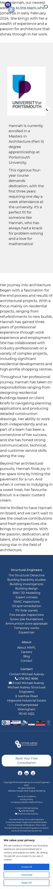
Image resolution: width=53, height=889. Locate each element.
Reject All (26, 882)
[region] (26, 862)
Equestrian (27, 632)
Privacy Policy (26, 799)
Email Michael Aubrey (28, 683)
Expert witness (26, 597)
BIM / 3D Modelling (26, 593)
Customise (26, 874)
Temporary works (26, 628)
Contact (26, 660)
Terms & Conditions (26, 796)
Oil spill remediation (26, 606)
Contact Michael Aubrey (26, 808)
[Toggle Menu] (26, 19)
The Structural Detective (26, 575)
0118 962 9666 (28, 678)
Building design (26, 588)
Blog (26, 656)
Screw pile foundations (26, 619)
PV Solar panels (26, 610)
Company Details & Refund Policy (26, 802)
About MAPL (26, 647)
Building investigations (26, 584)
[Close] (50, 838)
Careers (26, 652)
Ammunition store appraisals (26, 623)
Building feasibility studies (26, 579)
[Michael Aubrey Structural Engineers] (26, 744)
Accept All (26, 867)
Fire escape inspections (26, 615)
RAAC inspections (27, 601)
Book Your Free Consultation (26, 761)
